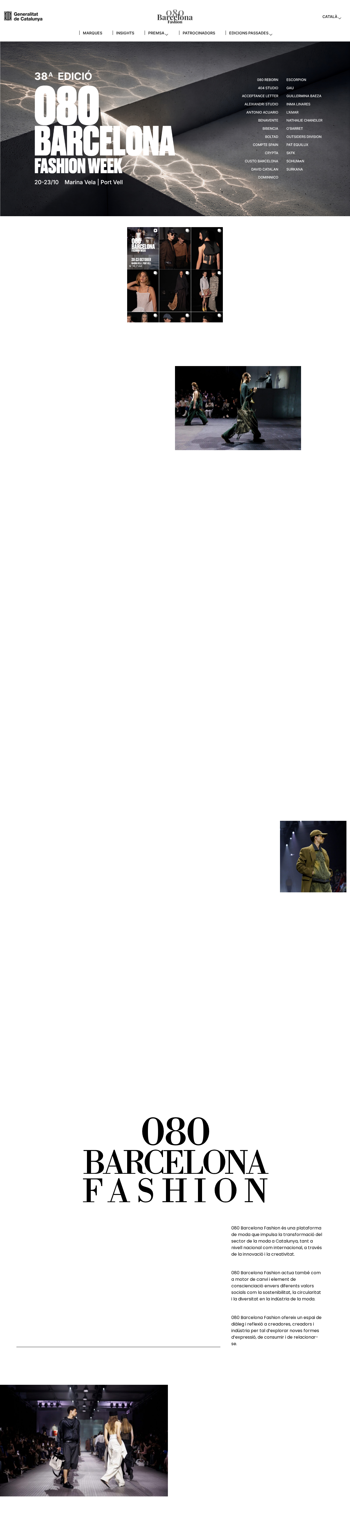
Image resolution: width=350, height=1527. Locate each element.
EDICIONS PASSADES (249, 33)
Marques (92, 33)
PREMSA (156, 33)
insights (125, 33)
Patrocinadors (199, 33)
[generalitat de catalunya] (23, 16)
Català (329, 16)
